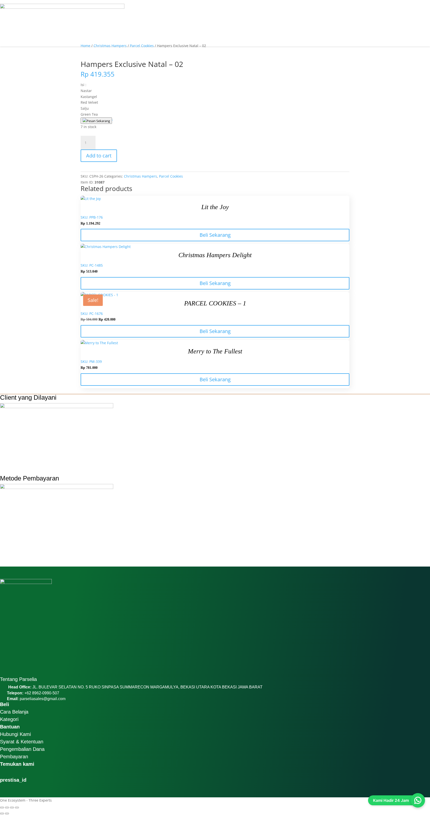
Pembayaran (14, 756)
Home (85, 45)
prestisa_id (13, 780)
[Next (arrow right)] (7, 813)
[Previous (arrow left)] (2, 813)
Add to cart (98, 155)
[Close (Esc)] (17, 807)
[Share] (12, 807)
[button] (215, 2)
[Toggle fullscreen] (7, 807)
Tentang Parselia (18, 679)
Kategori (9, 719)
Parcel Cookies (142, 45)
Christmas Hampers (110, 45)
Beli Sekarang (215, 235)
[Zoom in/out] (2, 807)
